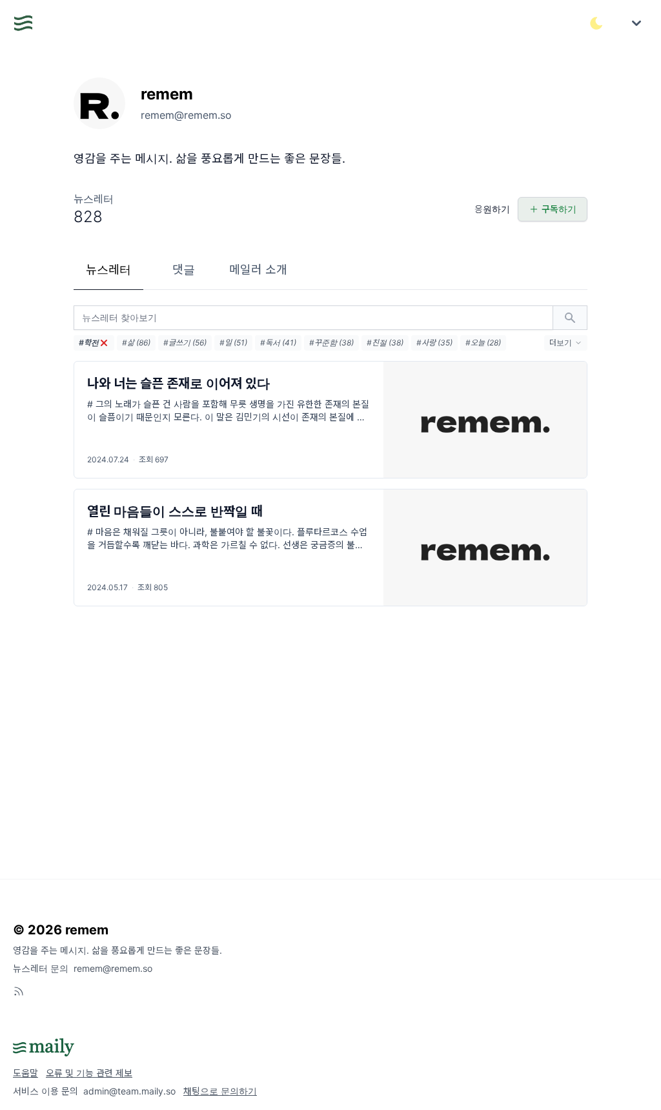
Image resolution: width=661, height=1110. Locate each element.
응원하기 (492, 208)
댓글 (183, 269)
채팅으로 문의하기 (220, 1090)
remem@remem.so (113, 968)
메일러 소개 (258, 269)
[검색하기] (570, 317)
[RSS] (19, 991)
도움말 (25, 1072)
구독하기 (559, 208)
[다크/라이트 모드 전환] (596, 23)
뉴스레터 (108, 269)
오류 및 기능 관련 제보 (89, 1072)
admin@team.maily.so (129, 1090)
